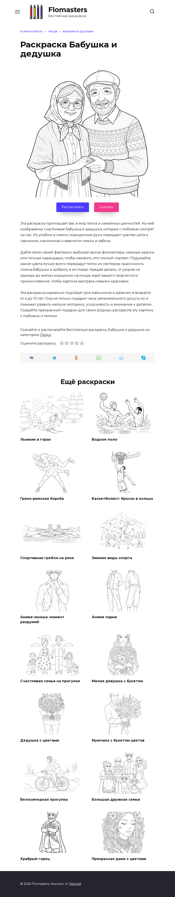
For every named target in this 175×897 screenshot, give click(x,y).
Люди (45, 335)
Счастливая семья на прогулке (50, 681)
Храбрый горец (35, 859)
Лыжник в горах (35, 439)
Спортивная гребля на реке (47, 558)
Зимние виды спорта (112, 558)
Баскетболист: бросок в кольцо (122, 499)
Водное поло (104, 439)
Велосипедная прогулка (44, 799)
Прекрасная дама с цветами (119, 859)
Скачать (106, 207)
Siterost (75, 884)
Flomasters (67, 10)
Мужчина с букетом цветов (118, 740)
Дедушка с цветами (39, 740)
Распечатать (73, 207)
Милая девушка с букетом (117, 681)
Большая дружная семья (116, 799)
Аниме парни (104, 617)
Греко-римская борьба (42, 499)
